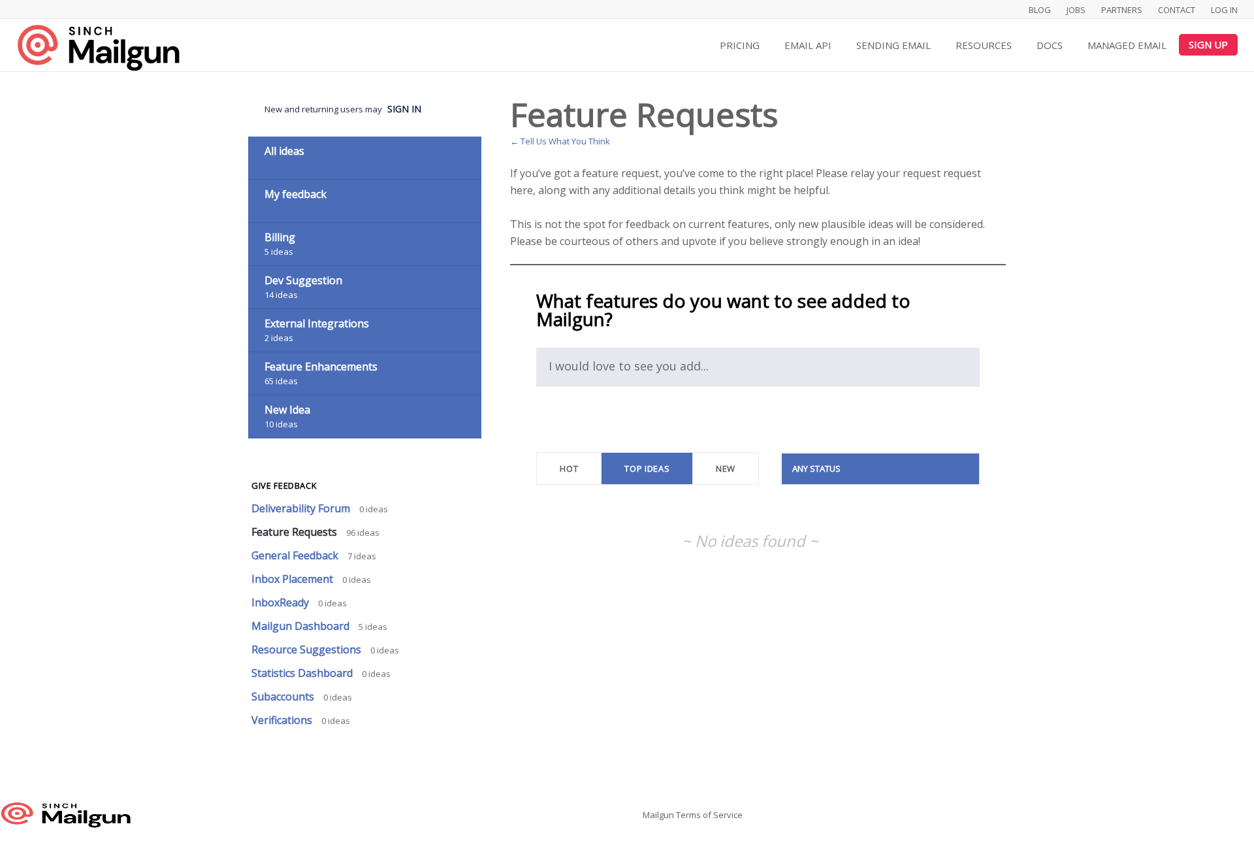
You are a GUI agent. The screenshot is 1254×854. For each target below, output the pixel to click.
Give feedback (284, 485)
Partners (1121, 10)
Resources (984, 45)
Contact (1176, 10)
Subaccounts (284, 696)
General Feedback (296, 555)
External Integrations (317, 323)
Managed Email (1126, 45)
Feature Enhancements (321, 366)
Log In (1224, 10)
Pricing (740, 45)
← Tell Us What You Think (560, 141)
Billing (280, 237)
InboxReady (281, 602)
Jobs (1076, 10)
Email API (807, 45)
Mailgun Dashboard (301, 626)
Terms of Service (709, 815)
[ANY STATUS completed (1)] (880, 468)
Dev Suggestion (303, 280)
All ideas (284, 151)
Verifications (283, 720)
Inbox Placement (293, 579)
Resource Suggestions (307, 649)
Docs (1050, 45)
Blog (1040, 10)
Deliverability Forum (302, 508)
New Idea (287, 409)
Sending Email (893, 45)
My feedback (296, 194)
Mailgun (658, 815)
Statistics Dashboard (303, 673)
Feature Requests (295, 532)
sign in (404, 109)
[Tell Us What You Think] (98, 47)
